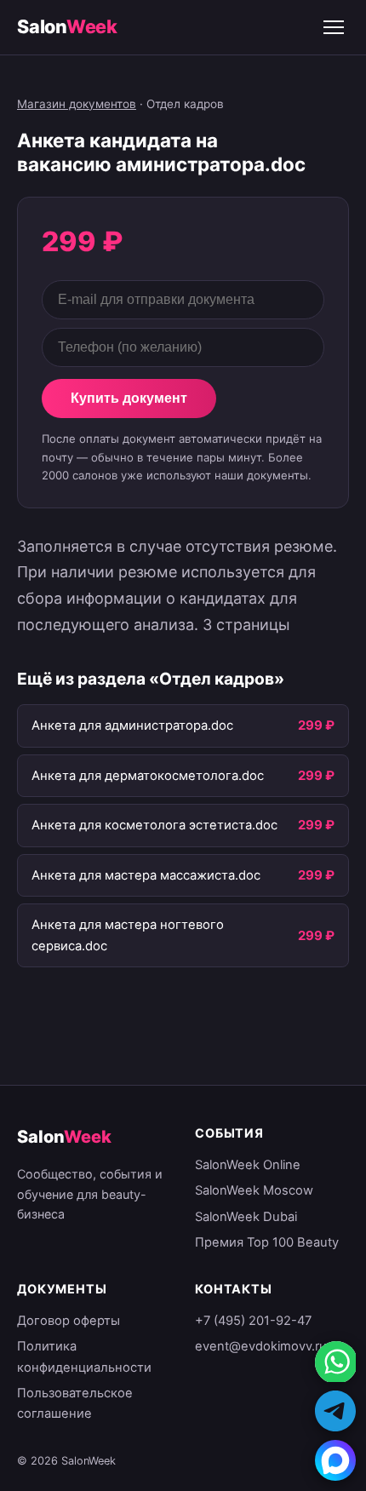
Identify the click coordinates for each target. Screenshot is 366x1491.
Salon (67, 26)
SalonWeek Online (247, 1165)
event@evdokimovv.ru (261, 1346)
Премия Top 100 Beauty (267, 1242)
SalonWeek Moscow (254, 1190)
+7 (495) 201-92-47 (253, 1320)
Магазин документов (76, 104)
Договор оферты (68, 1320)
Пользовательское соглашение (75, 1403)
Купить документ (129, 398)
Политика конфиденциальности (84, 1356)
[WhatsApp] (335, 1361)
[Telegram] (335, 1411)
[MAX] (335, 1460)
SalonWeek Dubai (246, 1216)
